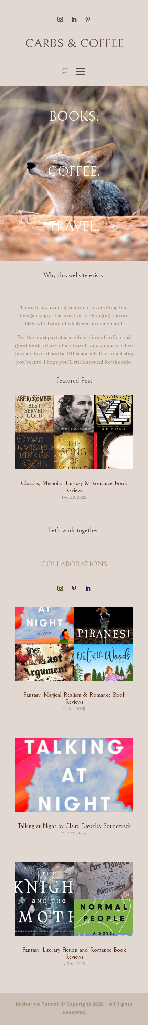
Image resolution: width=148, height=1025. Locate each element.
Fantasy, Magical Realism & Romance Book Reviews (74, 698)
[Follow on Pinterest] (87, 19)
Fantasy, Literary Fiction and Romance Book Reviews (74, 953)
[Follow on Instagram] (60, 19)
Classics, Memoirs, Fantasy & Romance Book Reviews (74, 487)
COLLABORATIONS (74, 564)
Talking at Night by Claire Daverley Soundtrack (74, 826)
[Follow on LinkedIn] (74, 19)
